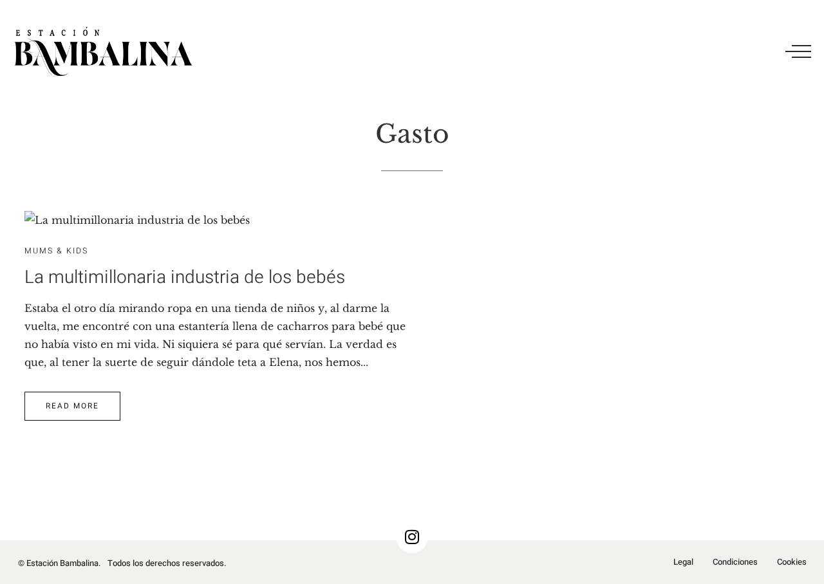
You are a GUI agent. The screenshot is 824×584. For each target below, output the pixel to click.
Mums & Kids (56, 251)
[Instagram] (412, 537)
